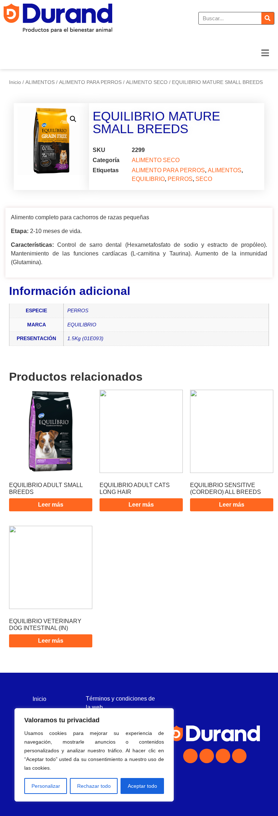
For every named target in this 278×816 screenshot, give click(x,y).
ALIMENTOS (40, 82)
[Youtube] (239, 756)
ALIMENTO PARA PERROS (90, 82)
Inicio (15, 82)
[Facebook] (190, 756)
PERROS (180, 179)
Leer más (50, 505)
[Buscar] (267, 18)
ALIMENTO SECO (147, 82)
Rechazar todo (94, 786)
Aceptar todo (142, 786)
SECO (203, 179)
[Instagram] (206, 756)
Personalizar (45, 786)
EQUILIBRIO (148, 179)
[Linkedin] (223, 756)
